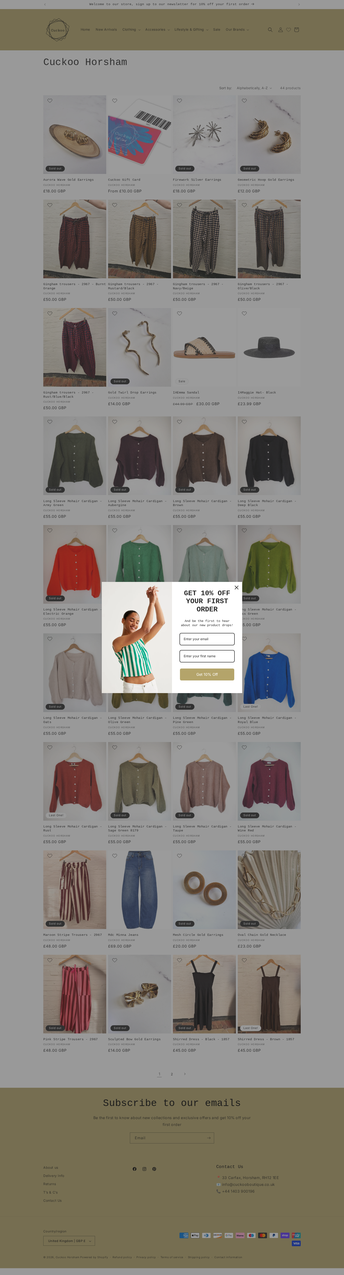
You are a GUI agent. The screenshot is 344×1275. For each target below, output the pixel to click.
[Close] (236, 587)
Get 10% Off (207, 674)
